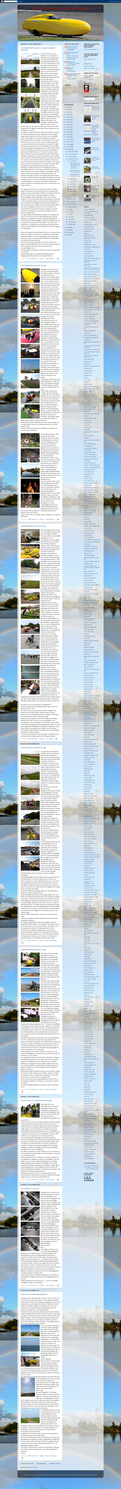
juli (69, 209)
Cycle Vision (87, 359)
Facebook (87, 427)
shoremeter (87, 899)
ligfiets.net (87, 625)
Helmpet (86, 496)
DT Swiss (87, 400)
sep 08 (72, 201)
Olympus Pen (88, 730)
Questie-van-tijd (72, 46)
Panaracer (87, 748)
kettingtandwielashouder (91, 557)
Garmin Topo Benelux (90, 465)
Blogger (95, 1475)
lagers (86, 598)
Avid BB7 (86, 253)
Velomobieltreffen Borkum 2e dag (33, 748)
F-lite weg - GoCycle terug (96, 148)
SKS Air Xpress (88, 921)
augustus (71, 207)
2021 (68, 119)
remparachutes (88, 823)
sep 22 (72, 181)
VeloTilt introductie (89, 66)
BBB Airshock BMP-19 (90, 278)
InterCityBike (88, 530)
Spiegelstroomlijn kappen (91, 943)
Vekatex (86, 1050)
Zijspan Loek (88, 1151)
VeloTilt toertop (88, 1078)
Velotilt (86, 1067)
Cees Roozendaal (89, 335)
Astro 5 (86, 249)
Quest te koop (88, 802)
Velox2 (86, 1085)
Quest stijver (87, 800)
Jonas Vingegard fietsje (91, 542)
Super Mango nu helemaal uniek (96, 140)
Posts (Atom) (34, 1467)
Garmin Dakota (88, 452)
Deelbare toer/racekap (90, 366)
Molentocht (87, 689)
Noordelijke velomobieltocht (88, 718)
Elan (85, 416)
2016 (68, 132)
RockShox (87, 850)
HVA (85, 517)
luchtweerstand (88, 636)
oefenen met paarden (90, 726)
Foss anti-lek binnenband (91, 440)
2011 (68, 144)
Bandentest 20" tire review (96, 167)
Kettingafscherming (89, 546)
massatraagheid (89, 660)
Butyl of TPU (87, 303)
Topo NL (86, 1029)
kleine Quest (87, 571)
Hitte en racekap (89, 510)
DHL (85, 382)
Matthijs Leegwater (89, 662)
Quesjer (86, 789)
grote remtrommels (89, 492)
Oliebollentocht (88, 728)
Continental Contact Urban (92, 342)
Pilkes (85, 771)
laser (85, 605)
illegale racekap (88, 524)
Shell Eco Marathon (90, 897)
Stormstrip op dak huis (90, 977)
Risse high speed (89, 839)
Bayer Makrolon (88, 276)
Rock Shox (87, 848)
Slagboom (87, 924)
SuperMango (88, 990)
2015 (68, 134)
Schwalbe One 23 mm (90, 890)
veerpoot (86, 1045)
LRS (85, 634)
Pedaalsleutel (88, 757)
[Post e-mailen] (57, 258)
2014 (68, 137)
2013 (68, 139)
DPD (85, 393)
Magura (86, 643)
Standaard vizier (89, 963)
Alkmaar (86, 231)
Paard (86, 737)
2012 (68, 142)
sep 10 (72, 199)
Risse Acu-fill (88, 832)
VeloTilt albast (88, 1069)
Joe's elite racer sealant (91, 539)
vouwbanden (88, 1108)
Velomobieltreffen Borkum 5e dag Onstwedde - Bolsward (74, 166)
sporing (86, 949)
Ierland (86, 521)
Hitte (85, 508)
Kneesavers (87, 580)
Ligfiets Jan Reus (89, 622)
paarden (86, 741)
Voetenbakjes (88, 1099)
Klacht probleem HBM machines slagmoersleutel (92, 566)
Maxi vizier (87, 667)
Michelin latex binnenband (92, 669)
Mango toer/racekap (90, 652)
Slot (85, 928)
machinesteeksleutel (90, 640)
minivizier (87, 684)
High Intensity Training (90, 503)
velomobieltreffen (89, 1065)
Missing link (87, 686)
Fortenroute (87, 435)
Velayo (86, 1052)
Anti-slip (86, 242)
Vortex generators (89, 1103)
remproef (86, 825)
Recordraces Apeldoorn (91, 818)
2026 (68, 107)
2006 (68, 232)
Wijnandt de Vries (89, 1132)
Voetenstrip (87, 1101)
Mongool (86, 691)
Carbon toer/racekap (90, 321)
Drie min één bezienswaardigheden (34, 1294)
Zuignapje (87, 1156)
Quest (86, 791)
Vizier (85, 1096)
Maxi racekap (88, 664)
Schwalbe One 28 (89, 892)
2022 (68, 117)
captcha (86, 312)
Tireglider (87, 1023)
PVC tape (87, 787)
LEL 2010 (87, 612)
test (85, 1008)
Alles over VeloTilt (89, 68)
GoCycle (86, 485)
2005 (68, 235)
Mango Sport (88, 647)
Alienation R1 (88, 229)
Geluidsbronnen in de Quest (96, 117)
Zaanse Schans (88, 1149)
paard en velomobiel (90, 739)
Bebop (86, 283)
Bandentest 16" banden (91, 258)
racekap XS (87, 811)
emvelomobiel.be (89, 418)
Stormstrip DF (88, 974)
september (71, 159)
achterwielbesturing (90, 224)
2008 (68, 227)
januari (70, 224)
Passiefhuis (87, 753)
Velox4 (86, 1087)
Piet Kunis (87, 766)
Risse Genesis (88, 836)
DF (85, 377)
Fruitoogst (87, 446)
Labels (86, 596)
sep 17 (72, 189)
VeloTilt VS (87, 1081)
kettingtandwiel (88, 555)
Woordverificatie (89, 1141)
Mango (86, 645)
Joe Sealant (87, 537)
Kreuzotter (87, 587)
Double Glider (88, 391)
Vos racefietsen (88, 1105)
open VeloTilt (88, 735)
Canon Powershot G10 (91, 307)
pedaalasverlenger (89, 755)
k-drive (86, 544)
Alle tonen (79, 80)
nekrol (86, 706)
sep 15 (72, 191)
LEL (85, 609)
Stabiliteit (86, 958)
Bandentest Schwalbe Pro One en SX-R (96, 108)
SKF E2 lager (88, 917)
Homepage (41, 1463)
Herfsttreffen (87, 501)
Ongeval (86, 732)
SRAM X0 (87, 954)
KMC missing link (89, 578)
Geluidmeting (88, 474)
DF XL (86, 380)
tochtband (87, 1025)
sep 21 (72, 184)
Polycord (86, 778)
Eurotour (86, 422)
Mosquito (86, 693)
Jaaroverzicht (88, 533)
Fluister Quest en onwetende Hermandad (36, 1100)
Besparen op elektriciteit (95, 177)
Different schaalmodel (90, 386)
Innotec (86, 528)
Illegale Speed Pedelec (91, 526)
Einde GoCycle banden (91, 413)
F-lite (85, 425)
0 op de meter (88, 209)
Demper (86, 373)
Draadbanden (88, 395)
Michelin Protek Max (90, 673)
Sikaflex (86, 906)
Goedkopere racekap (90, 487)
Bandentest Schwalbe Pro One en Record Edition (91, 268)
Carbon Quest (88, 316)
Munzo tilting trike (89, 698)
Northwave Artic (88, 721)
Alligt (85, 233)
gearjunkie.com (88, 469)
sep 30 (72, 161)
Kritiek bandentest (89, 589)
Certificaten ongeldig (90, 337)
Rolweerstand (88, 852)
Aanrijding (87, 222)
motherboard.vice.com (90, 695)
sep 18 (72, 186)
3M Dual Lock (88, 217)
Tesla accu (87, 1006)
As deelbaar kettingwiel (91, 247)
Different (86, 384)
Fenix (85, 429)
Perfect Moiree (88, 762)
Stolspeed (87, 970)
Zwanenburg (88, 1158)
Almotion (86, 240)
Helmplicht (87, 499)
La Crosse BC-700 (89, 594)
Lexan (86, 616)
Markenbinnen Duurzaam (91, 656)
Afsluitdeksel (87, 226)
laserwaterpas (88, 607)
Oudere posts (54, 1463)
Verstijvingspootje (89, 1092)
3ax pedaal (87, 215)
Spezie (86, 941)
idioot (85, 519)
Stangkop (87, 965)
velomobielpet (88, 1062)
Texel (85, 1016)
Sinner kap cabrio (89, 912)
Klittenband (87, 576)
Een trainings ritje (71, 48)
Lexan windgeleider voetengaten (90, 619)
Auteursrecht (88, 251)
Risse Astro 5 (88, 834)
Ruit (85, 875)
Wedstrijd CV (88, 1114)
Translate (90, 79)
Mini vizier (87, 682)
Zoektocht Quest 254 (73, 74)
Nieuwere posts (27, 1463)
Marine (86, 654)
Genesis (86, 476)
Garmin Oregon (88, 463)
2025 (68, 109)
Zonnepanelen (88, 1154)
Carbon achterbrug (89, 314)
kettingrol (86, 553)
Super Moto (87, 988)
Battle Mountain (88, 274)
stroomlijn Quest (89, 979)
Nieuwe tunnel (88, 710)
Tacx (85, 995)
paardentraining (88, 744)
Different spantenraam (90, 389)
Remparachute (88, 821)
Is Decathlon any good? (73, 63)
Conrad (86, 339)
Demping (86, 375)
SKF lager (87, 919)
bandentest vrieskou (90, 272)
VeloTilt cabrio (88, 1072)
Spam (85, 937)
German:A (87, 478)
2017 (68, 129)
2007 (68, 230)
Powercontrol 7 (88, 782)
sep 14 (72, 194)
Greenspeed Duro (89, 490)
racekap (86, 809)
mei (69, 214)
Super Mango (88, 986)
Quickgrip (87, 805)
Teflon (86, 999)
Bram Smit (87, 300)
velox (85, 1083)
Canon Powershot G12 (91, 309)
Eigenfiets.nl (71, 62)
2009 (68, 149)
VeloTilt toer (87, 1076)
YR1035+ (87, 1147)
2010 (68, 147)
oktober (70, 156)
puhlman (86, 784)
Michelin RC (87, 675)
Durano (86, 404)
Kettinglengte (88, 551)
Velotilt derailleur (89, 1074)
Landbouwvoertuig (89, 603)
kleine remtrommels (90, 573)
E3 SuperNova (88, 409)
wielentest (87, 1125)
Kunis (85, 591)
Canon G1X (87, 305)
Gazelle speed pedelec (91, 467)
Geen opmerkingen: (51, 940)
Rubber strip (87, 870)
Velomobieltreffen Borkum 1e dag (33, 950)
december (71, 151)
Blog (85, 298)
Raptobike (87, 816)
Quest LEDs (87, 793)
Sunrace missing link (90, 983)
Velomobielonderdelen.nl (91, 49)
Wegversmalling (88, 1118)
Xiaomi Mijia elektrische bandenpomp (91, 1144)
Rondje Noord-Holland (90, 857)
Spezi (85, 939)
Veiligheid (87, 1047)
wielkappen (87, 1127)
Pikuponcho (87, 769)
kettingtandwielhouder (90, 561)
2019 (68, 124)
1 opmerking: (49, 738)
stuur (85, 981)
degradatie (87, 370)
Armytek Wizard (88, 244)
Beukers (86, 290)
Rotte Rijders (88, 861)
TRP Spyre (87, 1038)
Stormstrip (87, 972)
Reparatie (87, 827)
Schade (86, 879)
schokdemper (88, 885)
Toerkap (86, 1027)
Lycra (85, 638)
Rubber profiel (88, 868)
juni (69, 212)
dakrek (86, 364)
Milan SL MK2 (88, 677)
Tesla (85, 1004)
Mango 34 (70, 68)
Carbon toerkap (88, 330)
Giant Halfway (88, 481)
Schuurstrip (87, 888)
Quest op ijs (87, 798)
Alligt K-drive (87, 235)
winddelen (87, 1136)
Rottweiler (87, 863)
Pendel (86, 759)
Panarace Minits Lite (90, 746)
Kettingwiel (87, 563)
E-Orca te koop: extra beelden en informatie (72, 56)
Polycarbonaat (88, 775)
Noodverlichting (88, 715)
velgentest (87, 1054)
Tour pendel (87, 1032)
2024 (68, 112)
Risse (85, 830)
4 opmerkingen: (50, 258)
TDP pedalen (88, 997)
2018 (68, 127)
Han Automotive (88, 494)
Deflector (86, 368)
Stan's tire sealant (89, 961)
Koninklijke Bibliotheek (90, 585)
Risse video (87, 841)
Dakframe (87, 361)
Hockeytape (87, 512)
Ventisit (86, 1090)
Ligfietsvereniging (89, 627)
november (71, 154)
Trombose (87, 1036)
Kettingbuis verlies (89, 548)
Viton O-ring (87, 1094)
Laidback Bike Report (90, 600)
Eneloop (86, 420)
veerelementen (88, 1043)
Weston (86, 1121)
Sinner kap (87, 910)
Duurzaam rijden (89, 407)
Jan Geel (86, 535)
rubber (86, 866)
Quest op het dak (89, 796)
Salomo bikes (88, 877)
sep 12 (72, 196)
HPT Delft (87, 514)
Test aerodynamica (89, 1010)
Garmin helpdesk (89, 454)
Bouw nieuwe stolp (89, 59)
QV (85, 807)
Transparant (87, 1034)
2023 (68, 114)
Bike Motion (87, 292)
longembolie (87, 631)
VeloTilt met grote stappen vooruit (96, 159)
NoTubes (86, 723)
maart (70, 219)
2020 (68, 122)
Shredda (86, 901)
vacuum (86, 1041)
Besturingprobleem (89, 287)
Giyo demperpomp (89, 483)
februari (70, 222)
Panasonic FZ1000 (89, 750)
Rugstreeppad (88, 872)
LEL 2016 (87, 614)
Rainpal (86, 814)
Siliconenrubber (88, 908)
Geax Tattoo (87, 471)
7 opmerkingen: (50, 1179)
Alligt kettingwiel (88, 238)
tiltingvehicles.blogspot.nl (91, 1019)
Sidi (85, 903)
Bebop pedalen (88, 285)
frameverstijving (88, 444)
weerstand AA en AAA (90, 1116)
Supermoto (87, 992)
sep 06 (72, 204)
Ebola (85, 411)
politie (85, 773)
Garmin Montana (89, 456)
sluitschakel (87, 931)
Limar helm (87, 629)
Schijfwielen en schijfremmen (88, 882)
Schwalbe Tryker (89, 894)
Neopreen (87, 708)
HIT (85, 505)
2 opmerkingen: (50, 519)
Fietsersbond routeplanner (92, 432)
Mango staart (88, 649)
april (69, 217)
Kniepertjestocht (89, 582)
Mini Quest (87, 680)
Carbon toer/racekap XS (91, 327)
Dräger (86, 398)
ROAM (86, 845)
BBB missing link (89, 281)
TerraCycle (87, 1001)
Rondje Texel (88, 859)
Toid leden (69, 69)
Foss (85, 438)
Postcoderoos (88, 780)
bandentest (87, 256)
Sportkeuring (88, 952)
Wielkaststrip (88, 1130)
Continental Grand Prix (91, 349)
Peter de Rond (88, 764)
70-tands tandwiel (89, 220)
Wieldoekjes (87, 1123)
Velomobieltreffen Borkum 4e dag (33, 265)
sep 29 (72, 179)
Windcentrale (88, 1134)
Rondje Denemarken (90, 854)
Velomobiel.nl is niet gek (30, 1189)
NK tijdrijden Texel (89, 713)
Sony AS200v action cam (91, 933)
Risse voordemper (89, 843)
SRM (85, 956)
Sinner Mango (88, 915)
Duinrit (86, 402)
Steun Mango (88, 967)
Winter (86, 1139)
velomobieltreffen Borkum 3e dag (33, 526)
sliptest (86, 926)
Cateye (86, 333)
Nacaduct (87, 704)
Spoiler (86, 947)
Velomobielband (88, 1056)
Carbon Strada (88, 318)
